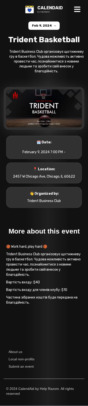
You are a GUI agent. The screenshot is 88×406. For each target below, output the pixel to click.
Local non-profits (21, 359)
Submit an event (21, 366)
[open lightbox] (44, 111)
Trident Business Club (44, 201)
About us (15, 352)
